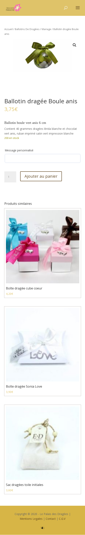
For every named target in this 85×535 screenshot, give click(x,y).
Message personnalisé (19, 150)
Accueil (8, 29)
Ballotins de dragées (27, 29)
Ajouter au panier (41, 176)
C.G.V (62, 519)
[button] (74, 45)
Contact (51, 519)
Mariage (46, 29)
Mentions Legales (31, 519)
